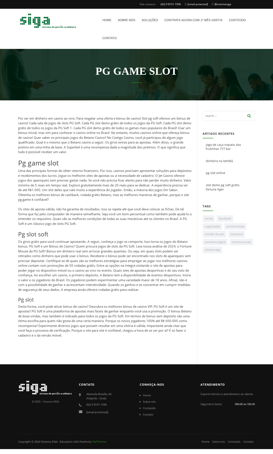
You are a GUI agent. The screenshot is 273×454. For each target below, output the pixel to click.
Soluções (150, 20)
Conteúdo (237, 20)
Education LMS (69, 442)
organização (212, 226)
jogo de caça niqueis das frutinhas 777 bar (223, 147)
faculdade (225, 218)
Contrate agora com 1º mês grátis (193, 20)
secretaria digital (215, 242)
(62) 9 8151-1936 (171, 4)
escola (209, 218)
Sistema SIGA (49, 442)
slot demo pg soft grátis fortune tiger (223, 187)
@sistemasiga (223, 4)
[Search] (249, 115)
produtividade (235, 226)
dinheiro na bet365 (219, 161)
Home (106, 20)
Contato (109, 38)
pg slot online (215, 173)
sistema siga (212, 250)
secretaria (236, 234)
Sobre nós (126, 20)
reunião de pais (214, 234)
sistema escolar (241, 242)
